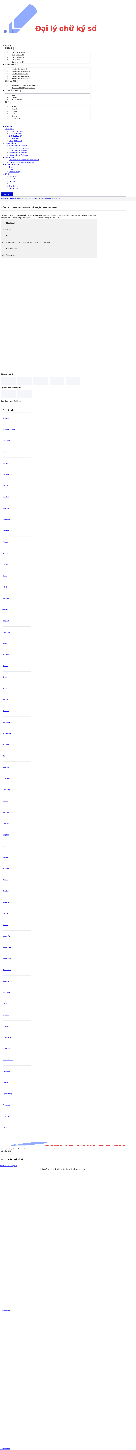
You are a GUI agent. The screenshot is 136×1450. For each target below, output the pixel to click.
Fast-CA (14, 111)
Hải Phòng (6, 711)
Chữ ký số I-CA (16, 59)
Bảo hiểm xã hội (10, 81)
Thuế (13, 95)
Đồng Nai (6, 621)
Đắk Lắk (5, 587)
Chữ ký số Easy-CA (18, 55)
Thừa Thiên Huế (8, 1060)
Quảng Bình (7, 936)
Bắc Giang (6, 441)
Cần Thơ (5, 553)
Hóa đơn (14, 97)
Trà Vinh (5, 1082)
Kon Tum (5, 801)
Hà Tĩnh (5, 688)
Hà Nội (5, 677)
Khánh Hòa (6, 778)
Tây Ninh (6, 1015)
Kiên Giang (6, 790)
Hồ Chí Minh (7, 733)
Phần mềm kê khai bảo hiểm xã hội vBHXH (25, 85)
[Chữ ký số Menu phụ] (13, 48)
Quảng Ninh (7, 970)
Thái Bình (6, 1026)
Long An (5, 857)
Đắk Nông (6, 598)
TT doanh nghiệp (15, 199)
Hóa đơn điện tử (10, 64)
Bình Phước (6, 519)
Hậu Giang (6, 722)
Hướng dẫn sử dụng (12, 90)
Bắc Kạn (5, 452)
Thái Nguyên (7, 1037)
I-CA (13, 114)
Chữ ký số (8, 48)
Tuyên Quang (7, 1094)
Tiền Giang (6, 1071)
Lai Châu (6, 812)
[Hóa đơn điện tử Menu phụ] (17, 65)
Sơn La (5, 1004)
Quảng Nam (7, 947)
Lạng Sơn (6, 835)
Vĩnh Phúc (6, 1116)
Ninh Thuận (6, 902)
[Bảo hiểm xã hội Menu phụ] (17, 81)
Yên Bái (5, 1127)
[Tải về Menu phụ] (10, 102)
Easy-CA (15, 109)
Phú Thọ (5, 913)
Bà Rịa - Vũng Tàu (9, 429)
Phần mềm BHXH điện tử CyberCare (23, 88)
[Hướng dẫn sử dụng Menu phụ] (20, 90)
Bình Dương (6, 508)
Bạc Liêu (5, 463)
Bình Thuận (6, 531)
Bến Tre (5, 486)
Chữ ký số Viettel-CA (18, 52)
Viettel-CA (15, 106)
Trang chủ (8, 46)
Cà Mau (5, 542)
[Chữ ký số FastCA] (44, 380)
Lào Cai (5, 846)
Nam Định (6, 868)
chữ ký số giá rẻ (81, 1169)
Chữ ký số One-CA (18, 62)
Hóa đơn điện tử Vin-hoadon (21, 78)
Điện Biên (6, 609)
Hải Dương (6, 700)
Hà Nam (5, 666)
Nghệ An (5, 880)
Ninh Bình (6, 891)
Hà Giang (6, 655)
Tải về (7, 102)
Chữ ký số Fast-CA (18, 57)
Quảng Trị (6, 981)
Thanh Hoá (6, 1049)
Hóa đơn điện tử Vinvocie (20, 69)
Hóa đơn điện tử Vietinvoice (20, 76)
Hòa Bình (6, 745)
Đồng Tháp (6, 632)
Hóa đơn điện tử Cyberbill (20, 74)
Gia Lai (5, 643)
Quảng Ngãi (7, 959)
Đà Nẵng (5, 576)
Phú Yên (5, 925)
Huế (4, 756)
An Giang (6, 418)
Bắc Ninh (6, 474)
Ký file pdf (43, 1169)
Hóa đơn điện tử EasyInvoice (21, 71)
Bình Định (6, 497)
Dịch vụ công (16, 118)
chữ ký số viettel (53, 1169)
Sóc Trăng (6, 992)
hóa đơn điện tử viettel (67, 1169)
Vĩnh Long (6, 1105)
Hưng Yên (6, 767)
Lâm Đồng (6, 823)
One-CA (14, 116)
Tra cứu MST (7, 194)
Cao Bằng (6, 564)
